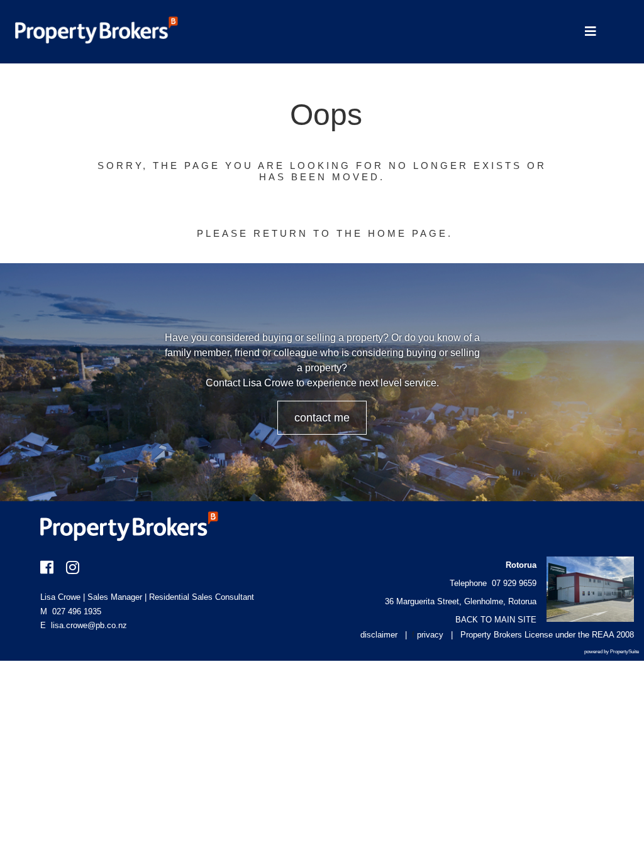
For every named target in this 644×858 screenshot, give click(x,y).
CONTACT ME (322, 417)
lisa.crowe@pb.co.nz (89, 625)
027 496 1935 (70, 611)
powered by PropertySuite (611, 651)
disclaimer (378, 634)
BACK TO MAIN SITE (495, 619)
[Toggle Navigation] (590, 31)
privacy (430, 634)
